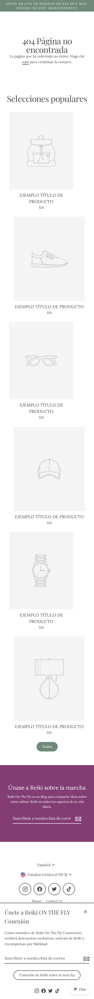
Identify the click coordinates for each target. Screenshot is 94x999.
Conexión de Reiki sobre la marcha (47, 975)
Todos (47, 746)
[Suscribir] (85, 959)
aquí (25, 62)
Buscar (37, 901)
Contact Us (54, 901)
